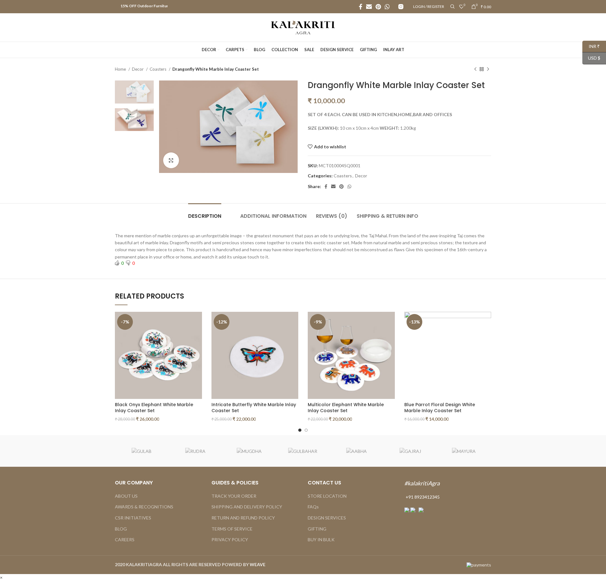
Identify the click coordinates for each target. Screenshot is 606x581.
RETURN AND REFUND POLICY (243, 517)
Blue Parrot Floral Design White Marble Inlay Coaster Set (439, 407)
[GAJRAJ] (410, 451)
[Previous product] (475, 69)
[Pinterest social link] (378, 6)
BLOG (121, 528)
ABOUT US (126, 496)
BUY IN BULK (321, 539)
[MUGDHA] (249, 451)
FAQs (313, 506)
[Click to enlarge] (171, 160)
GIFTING (317, 528)
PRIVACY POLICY (229, 539)
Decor (138, 69)
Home (121, 69)
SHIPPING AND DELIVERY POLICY (246, 506)
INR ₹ (591, 46)
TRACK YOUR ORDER (233, 496)
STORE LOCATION (327, 496)
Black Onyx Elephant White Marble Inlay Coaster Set (154, 407)
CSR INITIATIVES (133, 517)
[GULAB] (141, 451)
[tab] (204, 212)
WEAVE (257, 564)
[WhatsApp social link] (387, 6)
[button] (1, 577)
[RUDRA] (195, 451)
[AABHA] (356, 451)
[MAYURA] (464, 451)
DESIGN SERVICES (327, 517)
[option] (134, 92)
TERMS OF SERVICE (231, 528)
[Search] (451, 6)
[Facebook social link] (360, 6)
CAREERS (124, 539)
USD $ (591, 58)
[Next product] (488, 69)
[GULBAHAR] (303, 451)
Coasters (158, 69)
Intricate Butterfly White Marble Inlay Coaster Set (253, 407)
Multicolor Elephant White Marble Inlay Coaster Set (346, 407)
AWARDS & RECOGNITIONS (144, 506)
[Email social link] (369, 6)
